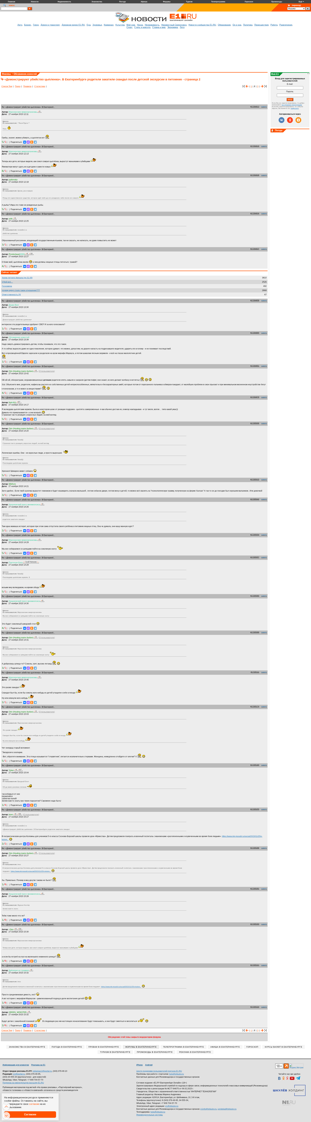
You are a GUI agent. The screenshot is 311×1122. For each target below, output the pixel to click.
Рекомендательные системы (149, 1115)
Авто (19, 25)
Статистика (39, 86)
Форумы (6, 74)
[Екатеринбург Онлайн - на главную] (183, 22)
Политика (247, 25)
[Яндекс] (290, 120)
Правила (27, 86)
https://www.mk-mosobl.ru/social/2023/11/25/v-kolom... (31, 871)
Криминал (109, 25)
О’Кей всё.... (7, 282)
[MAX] (28, 142)
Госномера (7, 286)
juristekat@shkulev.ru (227, 1109)
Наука (140, 25)
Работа (274, 25)
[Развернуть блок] (272, 130)
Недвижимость (152, 25)
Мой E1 (275, 74)
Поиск (17, 86)
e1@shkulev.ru (171, 1106)
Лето (182, 27)
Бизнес (27, 25)
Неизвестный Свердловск (174, 25)
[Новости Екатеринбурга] (122, 22)
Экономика (172, 27)
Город (36, 25)
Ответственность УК (11, 294)
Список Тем (6, 86)
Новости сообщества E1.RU (202, 25)
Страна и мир (158, 27)
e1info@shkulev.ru (208, 1109)
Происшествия (261, 25)
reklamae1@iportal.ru (42, 1071)
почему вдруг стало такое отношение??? (21, 290)
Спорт (129, 27)
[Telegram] (35, 142)
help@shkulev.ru (176, 1074)
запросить (295, 108)
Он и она (237, 25)
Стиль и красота (142, 27)
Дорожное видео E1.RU (73, 25)
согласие (34, 1104)
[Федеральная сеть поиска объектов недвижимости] (288, 1102)
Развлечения (285, 25)
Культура (120, 25)
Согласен (30, 1114)
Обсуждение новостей (25, 74)
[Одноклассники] (31, 142)
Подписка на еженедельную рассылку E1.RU (23, 1083)
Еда (89, 25)
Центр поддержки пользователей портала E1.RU (159, 1071)
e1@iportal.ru (19, 1074)
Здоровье (97, 25)
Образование (224, 25)
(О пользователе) (47, 371)
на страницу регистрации (292, 105)
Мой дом (131, 25)
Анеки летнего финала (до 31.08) (17, 278)
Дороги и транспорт (50, 25)
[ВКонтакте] (24, 142)
